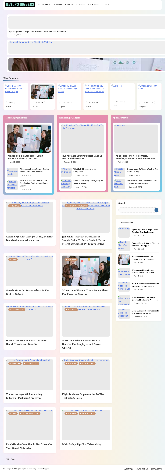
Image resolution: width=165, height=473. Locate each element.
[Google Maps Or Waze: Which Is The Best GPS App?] (119, 172)
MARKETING (93, 5)
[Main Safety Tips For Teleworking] (86, 425)
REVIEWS (15, 206)
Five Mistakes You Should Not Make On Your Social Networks (82, 157)
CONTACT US (156, 469)
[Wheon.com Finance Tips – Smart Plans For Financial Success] (29, 139)
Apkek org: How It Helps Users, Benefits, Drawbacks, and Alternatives (37, 31)
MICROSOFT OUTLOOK (77, 206)
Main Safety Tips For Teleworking (81, 444)
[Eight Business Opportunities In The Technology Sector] (86, 374)
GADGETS (80, 5)
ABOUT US (128, 469)
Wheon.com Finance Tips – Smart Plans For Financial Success (25, 157)
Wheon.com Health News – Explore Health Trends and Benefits (143, 272)
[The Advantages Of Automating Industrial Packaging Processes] (29, 374)
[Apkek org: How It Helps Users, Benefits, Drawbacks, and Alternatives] (136, 139)
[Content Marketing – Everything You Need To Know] (66, 184)
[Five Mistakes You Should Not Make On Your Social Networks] (82, 139)
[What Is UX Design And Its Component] (66, 172)
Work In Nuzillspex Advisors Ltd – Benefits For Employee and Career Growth (34, 183)
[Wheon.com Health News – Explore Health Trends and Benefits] (12, 172)
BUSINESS (58, 5)
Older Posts (10, 459)
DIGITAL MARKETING (30, 414)
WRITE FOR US (142, 469)
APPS (106, 5)
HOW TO (69, 5)
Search (121, 203)
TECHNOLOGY (43, 5)
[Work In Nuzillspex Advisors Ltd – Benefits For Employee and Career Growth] (12, 185)
